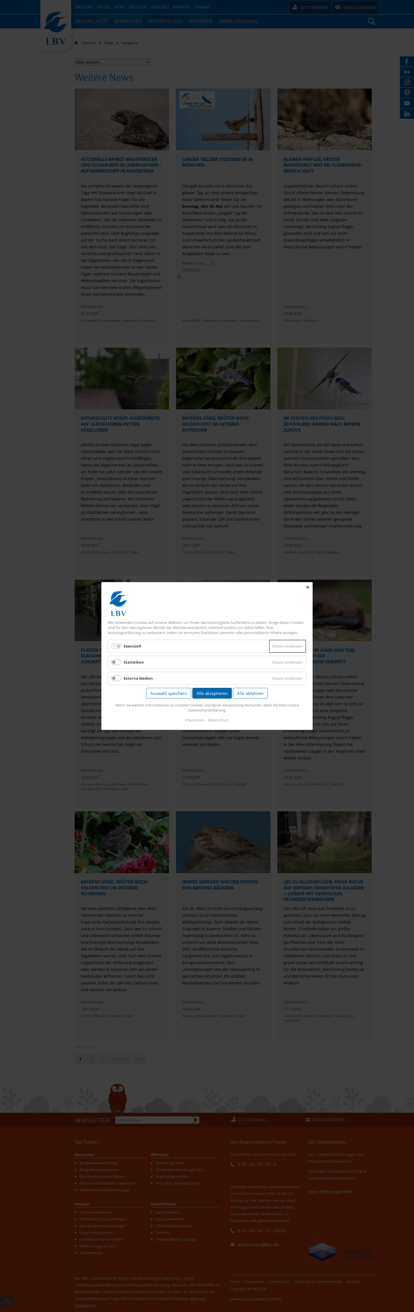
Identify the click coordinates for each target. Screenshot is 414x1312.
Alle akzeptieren (212, 693)
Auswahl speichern (168, 693)
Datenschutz (218, 720)
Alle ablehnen (250, 693)
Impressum (194, 720)
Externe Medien (138, 678)
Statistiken (134, 662)
